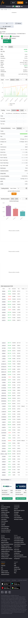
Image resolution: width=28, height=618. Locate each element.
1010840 (4, 304)
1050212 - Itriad (3, 453)
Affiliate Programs (5, 546)
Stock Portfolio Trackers (6, 558)
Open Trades (13, 188)
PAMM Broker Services (6, 547)
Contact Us (16, 567)
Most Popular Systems (19, 510)
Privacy (8, 580)
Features (3, 565)
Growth (7, 79)
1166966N (3, 419)
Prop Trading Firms (5, 538)
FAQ (15, 563)
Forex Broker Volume (19, 542)
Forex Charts (17, 515)
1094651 (4, 353)
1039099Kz (3, 390)
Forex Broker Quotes (19, 538)
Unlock (14, 193)
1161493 (4, 414)
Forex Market (4, 514)
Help (15, 565)
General (10, 46)
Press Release (17, 546)
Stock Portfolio (4, 570)
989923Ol (4, 451)
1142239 (4, 406)
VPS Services (4, 540)
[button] (18, 23)
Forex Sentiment (18, 517)
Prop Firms (16, 549)
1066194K (4, 393)
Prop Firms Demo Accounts (20, 556)
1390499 (4, 459)
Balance (12, 79)
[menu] (26, 2)
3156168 (4, 435)
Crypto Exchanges (5, 555)
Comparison (17, 558)
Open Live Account (7, 498)
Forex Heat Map (5, 528)
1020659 (4, 312)
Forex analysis (4, 521)
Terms (2, 580)
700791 (3, 437)
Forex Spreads (17, 537)
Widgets (3, 563)
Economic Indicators (6, 530)
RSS (2, 569)
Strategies (16, 512)
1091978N (3, 377)
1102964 (4, 356)
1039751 (4, 320)
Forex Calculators (5, 526)
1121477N (3, 430)
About (15, 570)
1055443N (3, 379)
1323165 (4, 445)
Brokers (3, 537)
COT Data (3, 523)
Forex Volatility (4, 515)
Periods (8, 110)
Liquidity (3, 524)
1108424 (4, 358)
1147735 (4, 408)
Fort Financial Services (10, 33)
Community (16, 506)
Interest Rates (4, 510)
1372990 (4, 456)
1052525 (4, 424)
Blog (15, 572)
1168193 (4, 422)
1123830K (4, 385)
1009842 (4, 301)
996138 (3, 293)
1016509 (4, 309)
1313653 (4, 443)
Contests (16, 514)
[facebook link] (2, 592)
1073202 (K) (3, 363)
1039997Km (3, 395)
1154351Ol (3, 411)
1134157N (3, 403)
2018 (12, 198)
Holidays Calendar (5, 512)
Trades (13, 128)
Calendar (15, 110)
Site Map (14, 580)
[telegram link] (10, 592)
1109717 (4, 361)
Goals (22, 110)
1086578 (4, 350)
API (2, 567)
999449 (3, 296)
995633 (3, 291)
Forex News (4, 519)
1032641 (4, 315)
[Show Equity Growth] (11, 103)
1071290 (4, 348)
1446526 (4, 472)
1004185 (4, 299)
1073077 (4, 467)
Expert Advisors (4, 553)
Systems (16, 508)
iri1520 (3, 31)
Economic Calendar (5, 506)
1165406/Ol (3, 416)
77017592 (4, 440)
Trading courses (5, 556)
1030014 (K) (3, 371)
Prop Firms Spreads (18, 555)
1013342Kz (3, 387)
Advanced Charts (5, 574)
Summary (19, 128)
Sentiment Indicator (18, 519)
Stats (6, 46)
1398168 (4, 461)
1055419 (4, 342)
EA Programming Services (7, 544)
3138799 (4, 427)
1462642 (4, 474)
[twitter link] (6, 592)
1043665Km (3, 398)
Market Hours (4, 508)
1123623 (4, 382)
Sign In (13, 2)
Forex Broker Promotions (20, 544)
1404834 (4, 464)
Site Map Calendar (22, 580)
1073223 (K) (3, 366)
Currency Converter (5, 531)
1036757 (4, 317)
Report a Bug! (17, 569)
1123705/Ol (3, 432)
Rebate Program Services (7, 549)
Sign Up (20, 2)
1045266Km (3, 400)
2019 (16, 198)
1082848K (4, 374)
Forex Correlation (5, 517)
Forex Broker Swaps (18, 540)
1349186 (4, 448)
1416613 (4, 469)
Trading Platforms (5, 551)
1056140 (4, 345)
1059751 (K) (3, 369)
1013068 (4, 307)
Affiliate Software (5, 572)
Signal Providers (5, 542)
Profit (17, 79)
